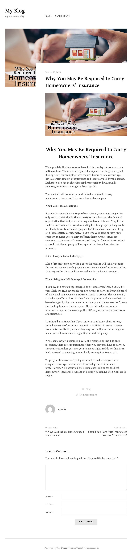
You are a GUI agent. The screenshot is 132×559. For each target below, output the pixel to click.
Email (49, 505)
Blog (88, 389)
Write (79, 548)
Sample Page (62, 16)
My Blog (15, 11)
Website (49, 513)
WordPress (61, 548)
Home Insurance (88, 394)
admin (62, 409)
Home (47, 16)
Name (49, 497)
